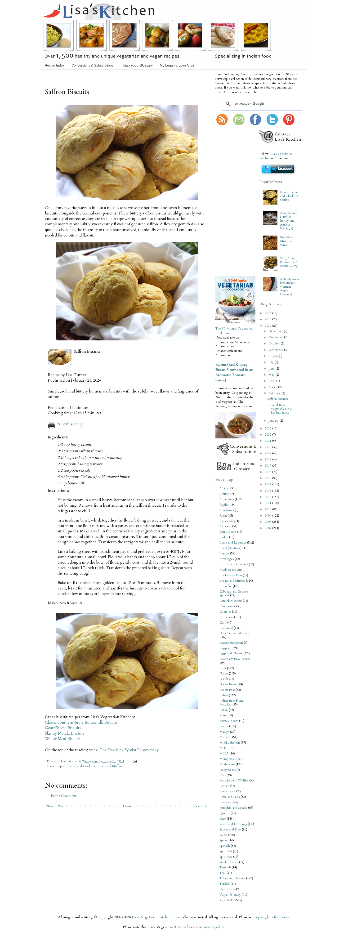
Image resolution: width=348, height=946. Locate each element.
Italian (223, 710)
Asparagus (226, 521)
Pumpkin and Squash (233, 808)
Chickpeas (226, 617)
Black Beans (227, 570)
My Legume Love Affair (177, 65)
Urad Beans (227, 889)
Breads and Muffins (109, 766)
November (276, 337)
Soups (223, 835)
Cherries (225, 612)
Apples (223, 505)
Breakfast (225, 586)
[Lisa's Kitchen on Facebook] (255, 124)
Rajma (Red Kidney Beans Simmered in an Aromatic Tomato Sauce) (234, 372)
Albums (224, 494)
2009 (268, 515)
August (273, 356)
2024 (268, 326)
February (275, 393)
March (273, 387)
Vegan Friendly (230, 894)
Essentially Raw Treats (234, 659)
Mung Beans (227, 759)
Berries (224, 553)
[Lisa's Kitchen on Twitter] (272, 124)
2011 (268, 503)
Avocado (225, 526)
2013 (268, 491)
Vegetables (226, 900)
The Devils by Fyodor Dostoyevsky (129, 750)
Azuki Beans (227, 532)
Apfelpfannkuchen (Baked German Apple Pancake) (289, 287)
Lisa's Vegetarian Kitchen (151, 917)
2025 (268, 319)
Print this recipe (70, 424)
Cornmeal (226, 628)
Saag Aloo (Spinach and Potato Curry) (289, 262)
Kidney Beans (228, 721)
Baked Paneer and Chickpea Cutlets (289, 196)
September (276, 350)
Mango (224, 732)
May (272, 375)
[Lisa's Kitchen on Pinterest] (288, 124)
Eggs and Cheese (231, 653)
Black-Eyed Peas (230, 575)
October (274, 343)
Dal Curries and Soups (234, 633)
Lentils (223, 726)
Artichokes (226, 510)
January (274, 421)
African (224, 488)
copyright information (271, 917)
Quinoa (224, 813)
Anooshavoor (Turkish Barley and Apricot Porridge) (289, 221)
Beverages (226, 559)
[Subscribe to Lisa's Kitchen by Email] (239, 124)
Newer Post (55, 806)
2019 (268, 453)
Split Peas (225, 857)
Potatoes (225, 802)
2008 (268, 522)
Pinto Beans (227, 791)
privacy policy (213, 927)
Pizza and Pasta (229, 797)
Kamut (223, 715)
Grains (223, 673)
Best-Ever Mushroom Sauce (287, 241)
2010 (268, 509)
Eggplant (225, 648)
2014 (268, 484)
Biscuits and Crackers (80, 766)
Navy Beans (227, 770)
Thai (222, 873)
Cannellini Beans (230, 601)
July (271, 362)
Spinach (224, 846)
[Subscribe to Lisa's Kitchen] (222, 124)
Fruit (222, 668)
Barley (223, 537)
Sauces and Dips (230, 829)
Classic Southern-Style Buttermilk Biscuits (81, 722)
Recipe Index (54, 65)
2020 (268, 447)
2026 (268, 313)
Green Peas (227, 690)
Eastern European (231, 643)
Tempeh (225, 867)
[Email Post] (134, 761)
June (272, 368)
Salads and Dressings (233, 824)
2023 (268, 428)
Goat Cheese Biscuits (63, 728)
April (272, 381)
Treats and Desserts (232, 878)
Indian (223, 695)
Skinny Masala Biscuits (64, 733)
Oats (222, 775)
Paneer (224, 786)
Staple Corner (228, 862)
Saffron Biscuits (277, 399)
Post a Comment (63, 796)
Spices (223, 840)
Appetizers (226, 499)
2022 (268, 435)
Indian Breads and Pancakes (231, 703)
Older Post (199, 806)
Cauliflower (227, 606)
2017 (268, 466)
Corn (222, 622)
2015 (268, 478)
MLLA (224, 753)
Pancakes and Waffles (233, 780)
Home (128, 806)
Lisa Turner (69, 761)
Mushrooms (227, 764)
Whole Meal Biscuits (62, 738)
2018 (268, 459)
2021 (268, 441)
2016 (268, 472)
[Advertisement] (229, 201)
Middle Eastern (229, 743)
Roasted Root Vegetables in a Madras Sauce (279, 409)
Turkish (224, 884)
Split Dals (225, 851)
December (276, 331)
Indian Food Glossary (136, 65)
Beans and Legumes (232, 542)
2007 (268, 528)
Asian (223, 515)
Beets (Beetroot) (230, 548)
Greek (223, 679)
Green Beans (228, 684)
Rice (222, 819)
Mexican (225, 737)
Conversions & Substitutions (92, 65)
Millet (223, 748)
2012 (268, 497)
